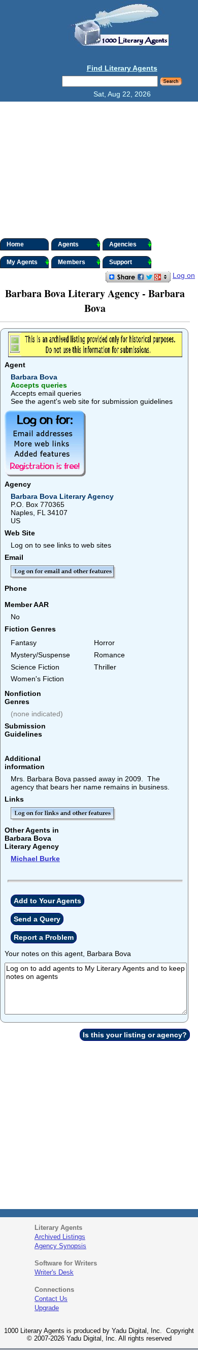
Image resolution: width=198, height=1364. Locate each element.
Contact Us (51, 1299)
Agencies (123, 244)
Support (120, 262)
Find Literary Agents (122, 68)
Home (15, 244)
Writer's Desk (54, 1272)
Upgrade (47, 1308)
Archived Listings (60, 1237)
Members (71, 262)
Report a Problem (44, 937)
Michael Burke (35, 858)
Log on (184, 275)
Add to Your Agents (47, 901)
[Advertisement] (99, 169)
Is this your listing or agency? (135, 1035)
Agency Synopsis (60, 1246)
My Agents (22, 262)
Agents (68, 244)
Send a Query (37, 919)
